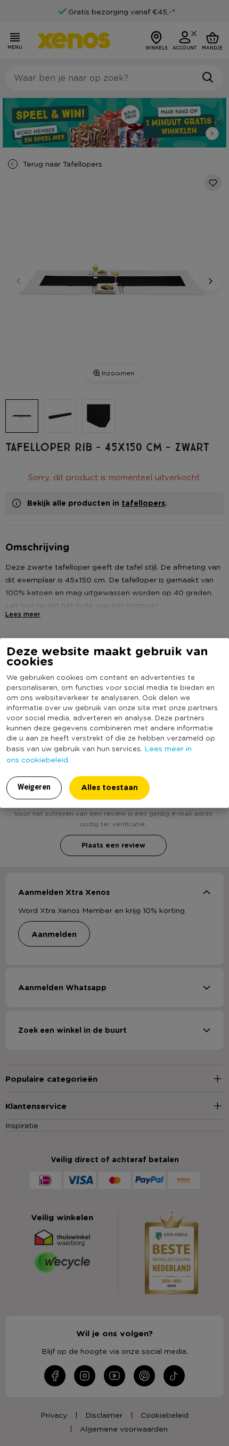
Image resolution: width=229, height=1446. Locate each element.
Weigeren (34, 787)
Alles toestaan (109, 788)
